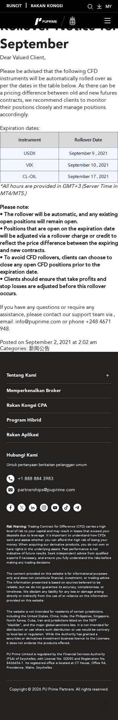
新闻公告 (39, 348)
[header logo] (55, 20)
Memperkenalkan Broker (34, 390)
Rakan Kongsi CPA (27, 405)
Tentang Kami (21, 375)
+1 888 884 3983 (35, 478)
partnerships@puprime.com (46, 490)
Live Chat (103, 705)
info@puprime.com (38, 321)
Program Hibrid (24, 420)
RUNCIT (14, 6)
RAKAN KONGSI (47, 6)
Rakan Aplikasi (23, 435)
